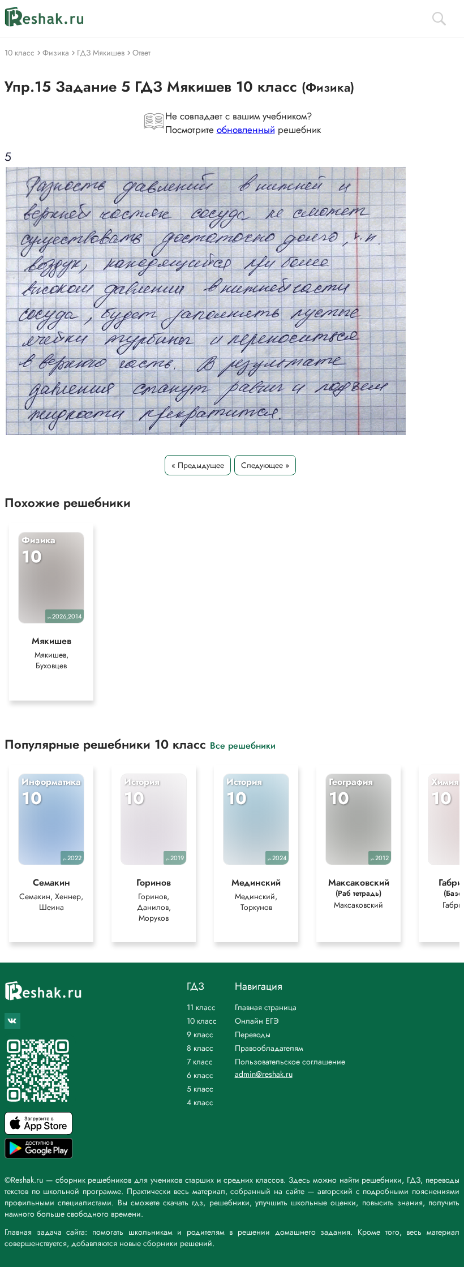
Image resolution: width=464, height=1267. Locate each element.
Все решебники (243, 745)
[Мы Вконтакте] (12, 1021)
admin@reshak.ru (264, 1074)
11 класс (201, 1007)
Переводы (252, 1034)
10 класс (202, 1021)
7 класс (200, 1061)
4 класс (200, 1102)
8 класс (200, 1048)
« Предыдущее (197, 465)
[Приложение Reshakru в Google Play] (38, 1155)
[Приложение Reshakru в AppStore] (38, 1131)
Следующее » (265, 465)
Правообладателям (269, 1048)
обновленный (246, 129)
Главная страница (266, 1007)
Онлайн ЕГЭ (257, 1021)
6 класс (200, 1075)
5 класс (200, 1088)
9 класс (200, 1034)
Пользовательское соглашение (290, 1061)
